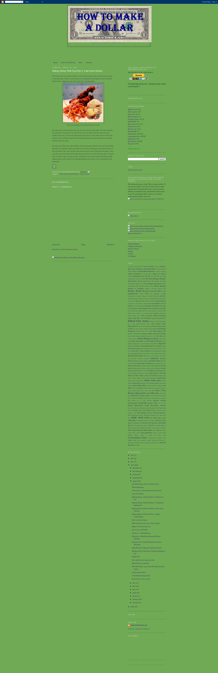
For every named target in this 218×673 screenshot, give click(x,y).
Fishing (150, 329)
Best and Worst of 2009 (138, 279)
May (134, 589)
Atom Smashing (146, 274)
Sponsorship (140, 420)
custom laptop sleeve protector (148, 308)
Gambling (142, 336)
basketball (136, 276)
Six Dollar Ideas (156, 418)
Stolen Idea (151, 420)
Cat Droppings (154, 294)
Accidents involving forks (135, 266)
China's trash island (138, 572)
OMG (153, 390)
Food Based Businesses (69, 174)
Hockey (164, 346)
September (136, 478)
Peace (129, 398)
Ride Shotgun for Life (153, 408)
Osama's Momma (133, 244)
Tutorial (136, 435)
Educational (162, 316)
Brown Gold (162, 288)
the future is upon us (160, 428)
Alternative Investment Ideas (146, 269)
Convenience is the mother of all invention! (147, 490)
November (136, 471)
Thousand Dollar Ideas (144, 430)
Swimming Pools (136, 423)
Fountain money (133, 119)
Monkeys (152, 383)
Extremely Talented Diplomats (157, 321)
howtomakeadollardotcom (138, 353)
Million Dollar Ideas (152, 380)
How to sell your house (139, 520)
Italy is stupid (155, 363)
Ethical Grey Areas (138, 321)
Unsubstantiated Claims (137, 437)
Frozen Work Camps (133, 336)
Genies (147, 336)
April (135, 593)
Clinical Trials (150, 301)
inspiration (154, 358)
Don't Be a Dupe (156, 311)
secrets (164, 410)
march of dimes (132, 378)
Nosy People (134, 388)
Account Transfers (148, 266)
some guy (132, 420)
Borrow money (133, 116)
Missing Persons (138, 383)
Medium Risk (161, 378)
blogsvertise (157, 283)
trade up (155, 433)
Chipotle (130, 298)
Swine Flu (145, 423)
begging (130, 279)
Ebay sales (131, 114)
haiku (134, 343)
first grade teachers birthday (140, 329)
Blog (150, 283)
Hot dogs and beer (153, 348)
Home (55, 62)
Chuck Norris (162, 298)
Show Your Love (133, 124)
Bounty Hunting (160, 286)
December (136, 468)
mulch (164, 383)
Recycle (130, 144)
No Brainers (160, 385)
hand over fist (140, 343)
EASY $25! (136, 557)
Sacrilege (135, 410)
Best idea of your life (141, 281)
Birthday (146, 284)
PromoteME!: (133, 131)
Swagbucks (132, 139)
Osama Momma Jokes (156, 395)
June (134, 586)
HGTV (156, 343)
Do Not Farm (147, 311)
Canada (141, 294)
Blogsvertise (132, 141)
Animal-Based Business (146, 271)
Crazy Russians (132, 308)
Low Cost (137, 370)
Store (80, 62)
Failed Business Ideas (143, 324)
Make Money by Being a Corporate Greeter (146, 548)
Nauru (135, 385)
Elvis (142, 318)
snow (164, 418)
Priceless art (132, 129)
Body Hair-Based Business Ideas (144, 286)
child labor (162, 296)
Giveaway (134, 339)
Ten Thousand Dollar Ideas (139, 425)
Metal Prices (140, 381)
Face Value (131, 324)
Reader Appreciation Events (138, 405)
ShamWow (147, 415)
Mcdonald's (154, 378)
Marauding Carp (161, 375)
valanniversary (152, 438)
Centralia (149, 296)
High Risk (162, 343)
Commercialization (160, 301)
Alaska (157, 266)
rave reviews (162, 403)
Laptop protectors (134, 136)
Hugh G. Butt (150, 353)
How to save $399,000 (139, 530)
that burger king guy (160, 425)
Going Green (162, 339)
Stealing (145, 420)
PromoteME (142, 403)
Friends (163, 333)
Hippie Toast (131, 346)
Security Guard (132, 413)
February (136, 599)
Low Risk (150, 370)
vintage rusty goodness (139, 440)
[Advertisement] (109, 54)
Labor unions (137, 366)
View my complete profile (139, 629)
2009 (132, 607)
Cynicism (162, 308)
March (135, 596)
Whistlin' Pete (155, 443)
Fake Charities (156, 324)
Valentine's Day (161, 438)
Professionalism (133, 403)
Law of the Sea (155, 366)
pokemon (163, 398)
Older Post (110, 244)
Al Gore (130, 253)
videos (130, 440)
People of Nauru (133, 249)
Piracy (158, 398)
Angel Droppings (132, 271)
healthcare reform (149, 343)
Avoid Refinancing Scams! (141, 575)
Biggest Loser (132, 109)
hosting (146, 348)
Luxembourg (158, 371)
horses (142, 348)
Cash (146, 293)
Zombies (137, 445)
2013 (132, 455)
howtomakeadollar (138, 625)
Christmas (135, 298)
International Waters (155, 361)
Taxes (156, 423)
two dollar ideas (160, 435)
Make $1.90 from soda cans (141, 526)
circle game (131, 301)
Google (130, 251)
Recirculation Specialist (158, 405)
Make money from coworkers (141, 373)
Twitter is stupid (146, 435)
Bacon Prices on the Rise (140, 563)
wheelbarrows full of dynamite (142, 443)
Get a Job (152, 336)
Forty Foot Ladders (146, 331)
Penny (141, 398)
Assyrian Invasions (160, 271)
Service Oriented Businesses (157, 413)
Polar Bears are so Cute (136, 400)
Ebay (143, 315)
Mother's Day (158, 383)
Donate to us (132, 126)
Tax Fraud (151, 423)
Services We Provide (68, 62)
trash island (162, 433)
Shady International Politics (135, 415)
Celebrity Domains (141, 296)
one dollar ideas (153, 393)
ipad (135, 363)
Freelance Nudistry (147, 334)
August (135, 481)
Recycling (130, 408)
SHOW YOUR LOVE (140, 417)
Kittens (130, 366)
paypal (164, 395)
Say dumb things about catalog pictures (145, 484)
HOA (154, 346)
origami (147, 395)
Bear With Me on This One (150, 276)
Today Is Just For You (135, 170)
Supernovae (158, 420)
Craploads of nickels (151, 306)
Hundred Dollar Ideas (135, 356)
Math (148, 378)
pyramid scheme (152, 403)
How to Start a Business (143, 351)
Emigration (147, 318)
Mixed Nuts (146, 383)
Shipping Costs (155, 415)
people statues (147, 398)
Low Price (144, 371)
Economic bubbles (152, 316)
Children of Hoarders (135, 246)
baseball (130, 276)
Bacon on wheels (159, 274)
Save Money (147, 410)
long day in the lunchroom (153, 368)
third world (132, 430)
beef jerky (163, 276)
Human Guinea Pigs (160, 353)
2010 (132, 465)
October (135, 474)
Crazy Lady (162, 306)
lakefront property (146, 366)
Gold (129, 341)
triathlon (130, 435)
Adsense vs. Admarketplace (141, 533)
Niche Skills (142, 385)
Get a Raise (159, 336)
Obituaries (146, 388)
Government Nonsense (154, 341)
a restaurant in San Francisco (92, 78)
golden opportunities (137, 341)
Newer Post (56, 244)
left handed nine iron (136, 368)
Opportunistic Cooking (137, 395)
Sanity (140, 410)
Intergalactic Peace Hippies (140, 361)
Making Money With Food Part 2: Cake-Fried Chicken (77, 70)
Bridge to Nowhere (151, 288)
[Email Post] (89, 171)
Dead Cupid (131, 311)
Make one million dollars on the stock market (142, 375)
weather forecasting (152, 440)
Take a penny (132, 112)
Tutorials (89, 62)
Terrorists (151, 425)
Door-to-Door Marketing (152, 313)
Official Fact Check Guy (144, 390)
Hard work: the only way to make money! (146, 523)
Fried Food (84, 174)
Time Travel (136, 433)
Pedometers (135, 398)
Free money (157, 331)
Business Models (135, 291)
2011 (132, 462)
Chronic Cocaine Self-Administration (148, 298)
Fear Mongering (147, 326)
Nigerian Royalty (151, 385)
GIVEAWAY (132, 121)
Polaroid (149, 400)
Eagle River (137, 316)
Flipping (155, 329)
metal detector (132, 381)
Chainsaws (156, 296)
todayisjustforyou (147, 433)
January (135, 602)
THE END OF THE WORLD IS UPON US (140, 428)
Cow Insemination (139, 306)
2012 (132, 458)
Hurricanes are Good (149, 356)
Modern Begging (138, 487)
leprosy (144, 368)
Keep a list (163, 363)
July (134, 583)
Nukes (141, 388)
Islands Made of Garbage (144, 363)
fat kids (141, 326)
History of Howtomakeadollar (144, 346)
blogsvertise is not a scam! (141, 579)
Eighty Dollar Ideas (134, 318)
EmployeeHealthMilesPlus (159, 318)
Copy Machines (155, 303)
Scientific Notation (156, 410)
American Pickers (161, 269)
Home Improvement (134, 348)
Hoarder (158, 346)
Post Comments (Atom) (69, 249)
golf (145, 341)
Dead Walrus (138, 311)
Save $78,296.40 (137, 494)
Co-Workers (132, 256)
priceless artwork (159, 400)
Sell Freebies (132, 134)
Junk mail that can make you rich (143, 560)
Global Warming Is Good (148, 338)
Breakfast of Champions (136, 288)
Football (138, 331)
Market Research (142, 378)
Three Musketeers (157, 430)
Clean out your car (140, 301)
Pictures (154, 398)
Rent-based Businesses (140, 408)
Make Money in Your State (158, 373)
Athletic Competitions (134, 274)
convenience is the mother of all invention (139, 303)
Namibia (130, 385)
